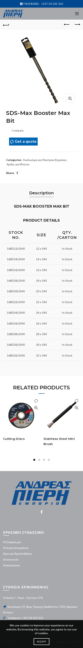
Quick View (35, 407)
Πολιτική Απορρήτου (16, 548)
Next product (77, 25)
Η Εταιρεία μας (12, 542)
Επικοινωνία (10, 559)
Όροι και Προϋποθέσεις (17, 553)
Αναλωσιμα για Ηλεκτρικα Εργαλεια (44, 160)
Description (41, 193)
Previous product (67, 25)
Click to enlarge (70, 98)
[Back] (6, 25)
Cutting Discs (14, 439)
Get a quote (25, 141)
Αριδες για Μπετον (17, 164)
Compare (18, 130)
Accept (41, 641)
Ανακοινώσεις (11, 565)
